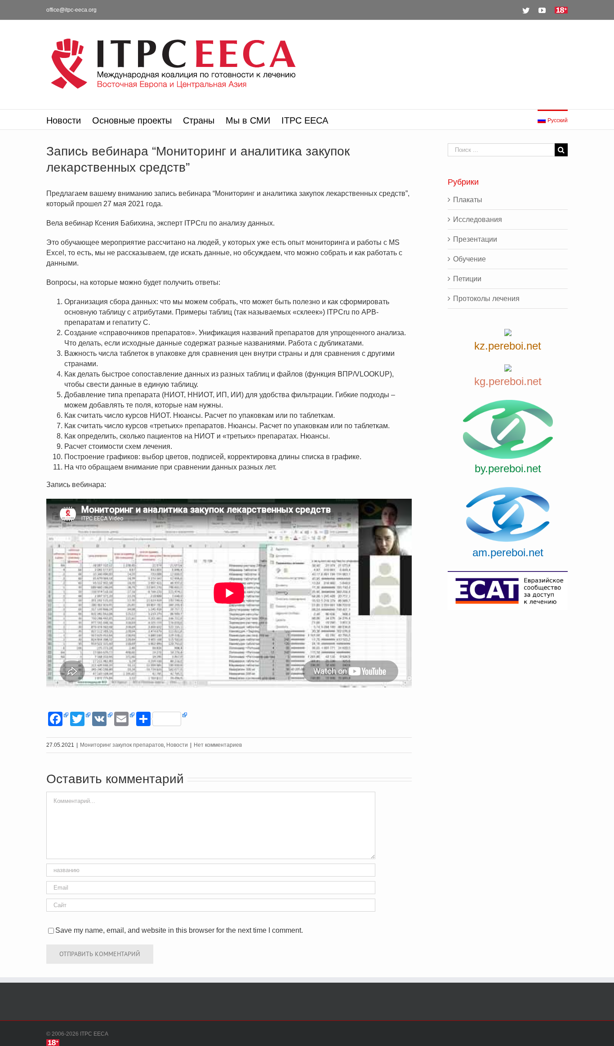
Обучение (469, 259)
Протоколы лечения (486, 298)
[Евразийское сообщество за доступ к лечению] (508, 590)
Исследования (477, 219)
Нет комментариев (218, 745)
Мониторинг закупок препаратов (122, 745)
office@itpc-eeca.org (71, 10)
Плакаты (467, 200)
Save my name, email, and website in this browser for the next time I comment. (179, 930)
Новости (177, 745)
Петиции (467, 279)
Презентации (475, 239)
